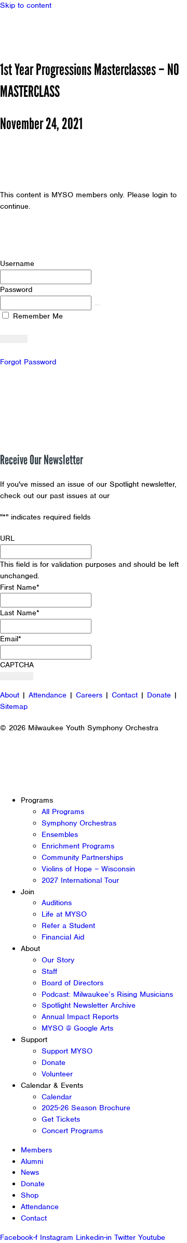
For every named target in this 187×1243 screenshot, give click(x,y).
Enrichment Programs (78, 846)
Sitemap (14, 706)
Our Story (58, 960)
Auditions (57, 902)
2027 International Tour (80, 880)
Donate (159, 695)
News (30, 1172)
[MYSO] (55, 29)
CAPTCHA (17, 664)
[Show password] (97, 305)
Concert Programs (72, 1130)
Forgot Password (28, 361)
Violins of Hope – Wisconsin (88, 868)
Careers (89, 695)
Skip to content (25, 5)
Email (10, 638)
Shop (29, 1195)
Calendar (57, 1096)
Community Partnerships (82, 857)
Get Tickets (61, 1119)
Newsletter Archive (145, 495)
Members (36, 1150)
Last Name (19, 612)
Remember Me (36, 316)
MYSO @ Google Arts (77, 1028)
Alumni (32, 1161)
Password (16, 289)
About (9, 695)
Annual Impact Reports (80, 1016)
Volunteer (57, 1074)
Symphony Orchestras (79, 823)
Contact (125, 695)
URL (7, 538)
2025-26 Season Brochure (86, 1107)
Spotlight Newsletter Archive (89, 1005)
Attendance (47, 695)
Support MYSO (67, 1051)
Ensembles (60, 834)
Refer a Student (68, 925)
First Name (19, 587)
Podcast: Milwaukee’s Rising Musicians (107, 994)
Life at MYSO (64, 914)
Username (17, 263)
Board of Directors (72, 982)
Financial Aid (63, 937)
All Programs (63, 811)
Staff (49, 971)
